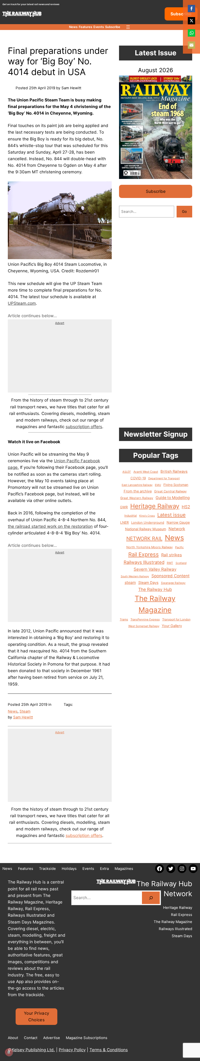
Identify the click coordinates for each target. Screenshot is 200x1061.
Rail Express (143, 554)
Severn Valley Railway (155, 569)
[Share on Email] (191, 45)
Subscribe (180, 13)
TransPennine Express (145, 619)
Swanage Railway (173, 583)
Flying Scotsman (175, 485)
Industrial (130, 515)
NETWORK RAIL (144, 538)
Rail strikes (171, 554)
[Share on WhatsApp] (191, 33)
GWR (124, 507)
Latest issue (171, 515)
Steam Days (148, 582)
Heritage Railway (154, 506)
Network (177, 528)
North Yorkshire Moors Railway (149, 547)
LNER (124, 522)
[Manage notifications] (9, 1052)
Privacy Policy (72, 1049)
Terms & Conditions (109, 1049)
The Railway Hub (155, 589)
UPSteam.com (22, 303)
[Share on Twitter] (191, 20)
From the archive (138, 491)
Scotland (181, 563)
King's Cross (147, 515)
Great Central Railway (170, 491)
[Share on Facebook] (191, 8)
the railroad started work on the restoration (50, 526)
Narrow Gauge (178, 522)
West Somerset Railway (143, 626)
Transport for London (176, 619)
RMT (170, 563)
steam (130, 582)
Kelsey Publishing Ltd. (33, 1049)
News (13, 711)
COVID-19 (138, 478)
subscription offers (84, 426)
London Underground (147, 522)
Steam (25, 711)
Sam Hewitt (23, 717)
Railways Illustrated (144, 562)
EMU (158, 485)
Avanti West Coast (145, 471)
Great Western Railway (136, 498)
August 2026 (155, 70)
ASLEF (126, 471)
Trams (124, 619)
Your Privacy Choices (36, 1016)
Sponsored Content (170, 575)
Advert (59, 323)
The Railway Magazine (155, 604)
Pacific (179, 547)
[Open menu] (128, 27)
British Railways (174, 471)
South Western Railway (135, 576)
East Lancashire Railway (137, 485)
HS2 (186, 506)
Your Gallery (172, 626)
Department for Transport (164, 478)
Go (184, 211)
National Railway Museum (145, 529)
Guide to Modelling (173, 497)
